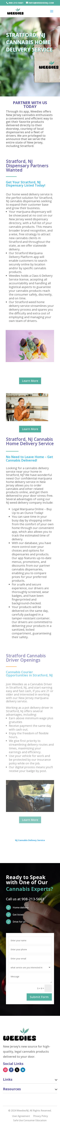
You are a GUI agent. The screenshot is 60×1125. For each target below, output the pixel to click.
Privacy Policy (40, 1116)
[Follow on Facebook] (11, 1070)
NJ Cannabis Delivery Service (30, 840)
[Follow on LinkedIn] (23, 1070)
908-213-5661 (16, 2)
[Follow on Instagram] (5, 1070)
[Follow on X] (17, 1070)
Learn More (30, 381)
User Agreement (21, 1116)
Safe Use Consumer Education (30, 1120)
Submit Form (39, 997)
